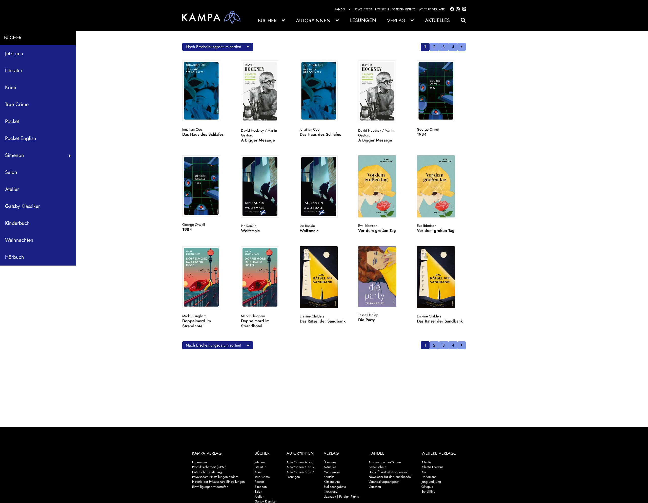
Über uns (330, 462)
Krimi (10, 87)
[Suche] (461, 20)
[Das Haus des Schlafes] (206, 90)
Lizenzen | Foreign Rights (395, 9)
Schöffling (428, 491)
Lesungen (363, 20)
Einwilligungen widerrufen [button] (210, 486)
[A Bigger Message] (265, 91)
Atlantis (426, 462)
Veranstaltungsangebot (384, 481)
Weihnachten (19, 240)
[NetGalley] (463, 9)
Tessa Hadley (368, 314)
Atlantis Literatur (432, 467)
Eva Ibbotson (367, 225)
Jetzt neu (14, 53)
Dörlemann (429, 476)
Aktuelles (437, 20)
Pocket (12, 121)
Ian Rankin (248, 225)
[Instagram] (457, 9)
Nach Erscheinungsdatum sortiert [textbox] (213, 47)
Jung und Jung (431, 481)
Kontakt (329, 476)
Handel (340, 9)
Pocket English (20, 138)
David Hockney (252, 130)
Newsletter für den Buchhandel (390, 476)
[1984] (441, 90)
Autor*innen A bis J (300, 462)
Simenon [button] (14, 155)
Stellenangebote (335, 486)
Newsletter (363, 9)
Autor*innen (313, 20)
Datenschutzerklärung (207, 472)
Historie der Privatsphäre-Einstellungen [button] (218, 481)
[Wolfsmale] (265, 186)
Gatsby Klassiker (22, 206)
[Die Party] (382, 276)
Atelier (12, 189)
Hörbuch (14, 256)
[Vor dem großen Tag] (382, 186)
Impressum (199, 462)
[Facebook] (451, 9)
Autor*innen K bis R (300, 467)
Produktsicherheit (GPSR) (209, 467)
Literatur (14, 70)
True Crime (17, 104)
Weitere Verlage (432, 9)
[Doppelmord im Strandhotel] (206, 277)
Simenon (261, 486)
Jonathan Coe (192, 129)
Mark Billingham (194, 315)
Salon (11, 172)
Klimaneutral (332, 481)
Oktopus (427, 486)
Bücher (267, 20)
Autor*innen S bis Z (300, 472)
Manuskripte (332, 472)
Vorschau (375, 486)
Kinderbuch (17, 223)
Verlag (396, 20)
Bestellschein (377, 467)
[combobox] (217, 47)
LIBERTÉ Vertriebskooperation (389, 472)
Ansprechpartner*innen (385, 462)
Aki (423, 472)
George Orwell (428, 129)
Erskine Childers (312, 316)
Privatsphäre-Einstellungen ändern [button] (215, 476)
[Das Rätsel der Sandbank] (324, 277)
